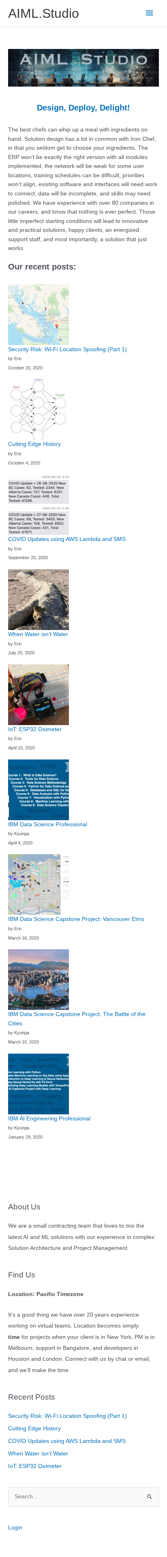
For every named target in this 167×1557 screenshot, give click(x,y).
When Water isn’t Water (38, 1454)
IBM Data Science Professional (47, 824)
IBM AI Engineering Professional (49, 1119)
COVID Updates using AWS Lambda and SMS (67, 1441)
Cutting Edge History (34, 1428)
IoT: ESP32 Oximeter (35, 1466)
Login (15, 1528)
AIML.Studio (43, 13)
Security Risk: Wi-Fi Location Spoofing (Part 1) (67, 1416)
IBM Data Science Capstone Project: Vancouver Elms (76, 919)
